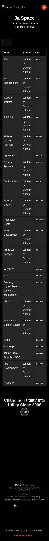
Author (27, 52)
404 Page (9, 346)
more (24, 412)
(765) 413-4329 (31, 499)
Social (7, 339)
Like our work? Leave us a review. (24, 530)
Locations (9, 383)
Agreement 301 (12, 155)
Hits (37, 52)
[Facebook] (27, 492)
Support (41, 499)
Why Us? (9, 269)
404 (6, 59)
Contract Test (11, 181)
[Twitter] (21, 492)
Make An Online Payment (8, 140)
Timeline (8, 117)
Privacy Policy (35, 497)
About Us (9, 301)
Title (6, 52)
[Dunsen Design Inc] (13, 7)
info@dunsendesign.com (14, 499)
